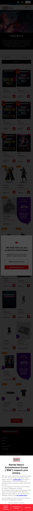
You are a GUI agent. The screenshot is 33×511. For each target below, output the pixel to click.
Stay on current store (16, 262)
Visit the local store (16, 267)
